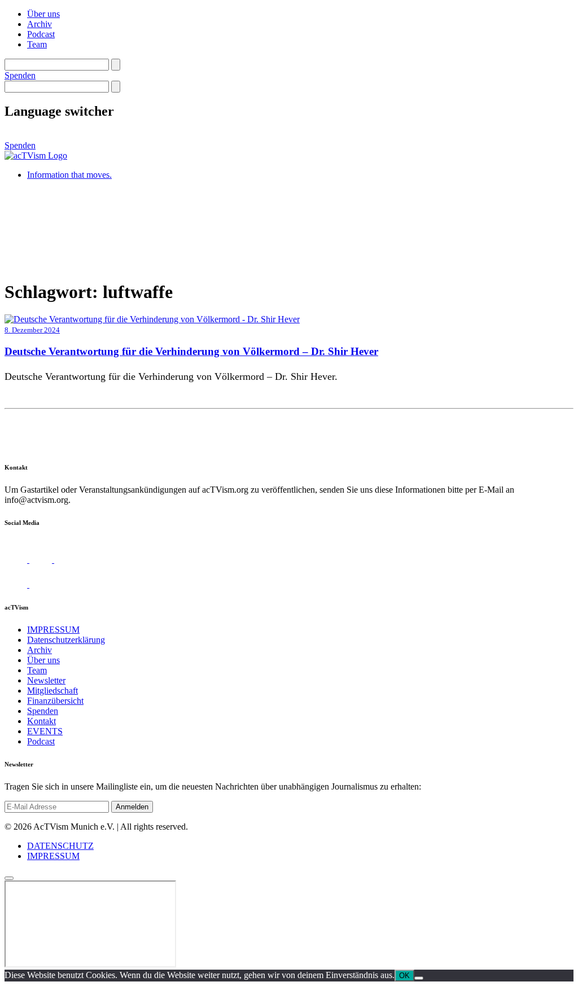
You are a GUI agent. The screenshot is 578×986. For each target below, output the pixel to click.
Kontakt (41, 721)
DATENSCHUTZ (60, 846)
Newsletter (46, 680)
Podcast (41, 34)
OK (404, 975)
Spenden (20, 75)
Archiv (39, 24)
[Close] (9, 878)
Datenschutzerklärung (66, 640)
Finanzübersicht (55, 700)
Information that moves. (69, 174)
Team (37, 44)
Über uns (43, 14)
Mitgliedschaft (52, 690)
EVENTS (45, 731)
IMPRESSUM (53, 629)
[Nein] (418, 978)
